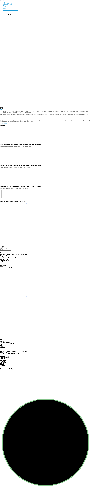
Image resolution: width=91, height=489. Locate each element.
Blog (1, 345)
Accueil (1, 247)
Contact (1, 251)
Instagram (3, 263)
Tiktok (1, 266)
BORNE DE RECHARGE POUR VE (8, 3)
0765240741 (3, 255)
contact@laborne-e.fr (6, 256)
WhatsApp (3, 361)
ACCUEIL (4, 2)
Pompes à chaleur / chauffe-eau (5, 250)
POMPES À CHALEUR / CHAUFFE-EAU (8, 4)
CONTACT (4, 6)
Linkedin (2, 261)
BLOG (3, 5)
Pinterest (2, 365)
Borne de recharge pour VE (3, 249)
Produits (2, 346)
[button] (1, 109)
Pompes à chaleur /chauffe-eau (8, 343)
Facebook (3, 265)
